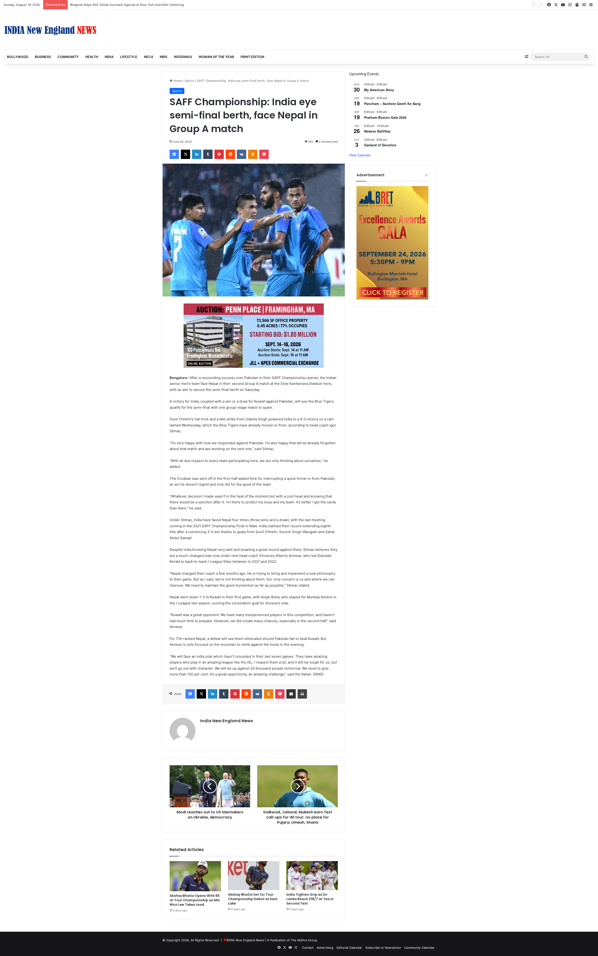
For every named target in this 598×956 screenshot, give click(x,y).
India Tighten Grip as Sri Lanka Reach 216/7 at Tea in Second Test (310, 899)
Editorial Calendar (349, 947)
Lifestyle (128, 57)
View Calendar (360, 155)
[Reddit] (230, 154)
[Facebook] (174, 154)
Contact (307, 947)
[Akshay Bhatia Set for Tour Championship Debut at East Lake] (253, 875)
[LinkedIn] (196, 154)
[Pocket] (264, 154)
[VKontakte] (241, 154)
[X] (185, 154)
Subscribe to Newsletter (383, 947)
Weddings (183, 57)
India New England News (226, 721)
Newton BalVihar (377, 131)
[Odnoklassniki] (252, 154)
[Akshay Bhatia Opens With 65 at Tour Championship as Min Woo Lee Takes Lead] (195, 876)
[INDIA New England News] (50, 29)
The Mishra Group (304, 940)
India (109, 57)
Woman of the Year (216, 57)
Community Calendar (419, 947)
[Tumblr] (208, 154)
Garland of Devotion (380, 145)
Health (91, 57)
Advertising (325, 947)
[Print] (302, 694)
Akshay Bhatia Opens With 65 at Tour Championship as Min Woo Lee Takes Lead (195, 900)
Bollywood (17, 57)
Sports (189, 81)
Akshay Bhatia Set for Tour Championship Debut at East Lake (253, 899)
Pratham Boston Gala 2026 (385, 117)
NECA (148, 57)
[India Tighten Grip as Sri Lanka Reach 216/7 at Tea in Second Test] (312, 875)
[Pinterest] (219, 154)
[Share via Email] (291, 694)
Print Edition (252, 57)
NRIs (163, 57)
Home (177, 81)
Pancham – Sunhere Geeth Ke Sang (392, 103)
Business (43, 57)
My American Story (379, 89)
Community (68, 57)
